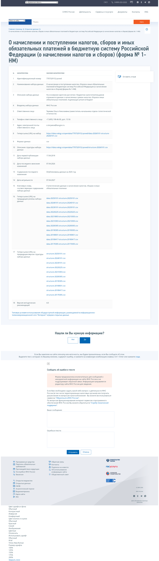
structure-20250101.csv (55, 253)
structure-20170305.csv (55, 295)
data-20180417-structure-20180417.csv (62, 239)
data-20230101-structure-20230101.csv (62, 207)
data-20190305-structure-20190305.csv (62, 230)
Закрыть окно (14, 560)
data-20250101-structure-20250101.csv (62, 198)
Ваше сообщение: (54, 410)
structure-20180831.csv (55, 286)
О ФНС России (69, 12)
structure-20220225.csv (55, 267)
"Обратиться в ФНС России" (67, 398)
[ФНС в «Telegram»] (145, 2)
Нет (73, 339)
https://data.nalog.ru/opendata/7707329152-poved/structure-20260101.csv (77, 147)
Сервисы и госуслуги (104, 12)
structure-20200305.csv (55, 276)
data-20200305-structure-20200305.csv (62, 225)
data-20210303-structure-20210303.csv (62, 221)
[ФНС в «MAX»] (148, 2)
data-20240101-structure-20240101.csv (62, 203)
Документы (122, 12)
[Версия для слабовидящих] (106, 2)
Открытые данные (32, 29)
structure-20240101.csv (55, 258)
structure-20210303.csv (55, 272)
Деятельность (85, 12)
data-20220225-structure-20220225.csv (62, 212)
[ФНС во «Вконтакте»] (137, 2)
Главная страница (15, 29)
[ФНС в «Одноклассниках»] (141, 2)
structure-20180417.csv (55, 290)
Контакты (136, 12)
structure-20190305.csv (55, 281)
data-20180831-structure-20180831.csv (62, 235)
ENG (146, 12)
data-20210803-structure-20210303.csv (62, 216)
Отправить (72, 452)
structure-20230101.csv (55, 263)
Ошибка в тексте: (54, 430)
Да (85, 339)
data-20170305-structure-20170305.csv (62, 244)
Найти (142, 22)
